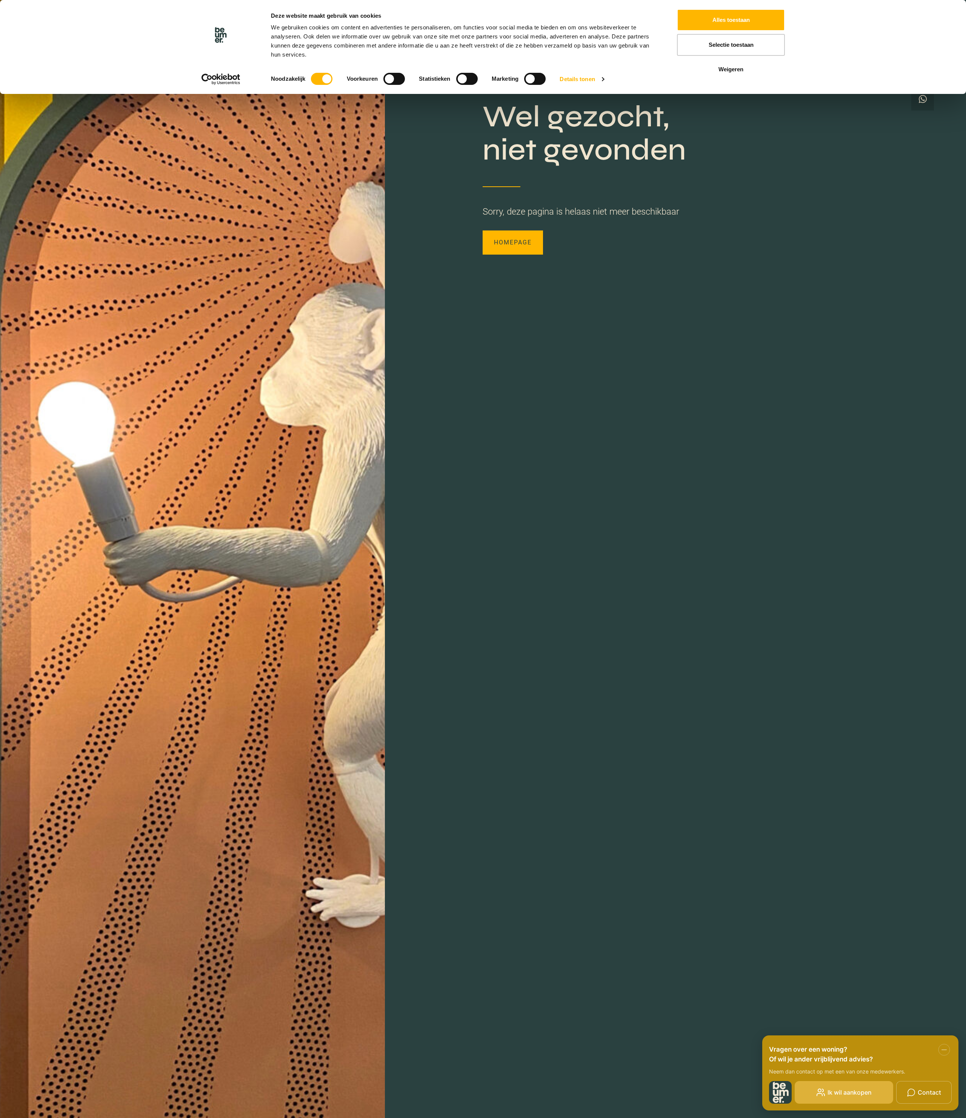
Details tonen (577, 79)
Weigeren (730, 69)
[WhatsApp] (922, 99)
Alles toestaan (731, 20)
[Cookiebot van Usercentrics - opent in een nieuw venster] (221, 79)
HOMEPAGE (513, 242)
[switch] (394, 79)
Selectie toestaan (731, 44)
